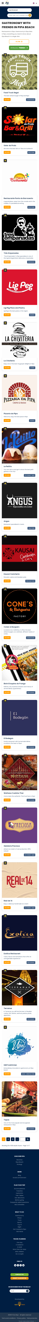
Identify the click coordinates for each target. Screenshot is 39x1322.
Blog (19, 1175)
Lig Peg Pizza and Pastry (14, 308)
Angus (6, 521)
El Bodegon (8, 738)
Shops (19, 1218)
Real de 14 (8, 901)
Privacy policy (21, 1318)
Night (19, 1227)
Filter (18, 42)
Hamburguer (30, 99)
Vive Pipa (16, 1315)
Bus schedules (19, 1204)
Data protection (32, 1318)
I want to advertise (19, 1278)
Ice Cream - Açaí (29, 475)
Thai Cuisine (31, 800)
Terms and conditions (9, 1318)
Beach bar (31, 152)
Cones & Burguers (11, 627)
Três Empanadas (11, 253)
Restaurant (30, 692)
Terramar (8, 1008)
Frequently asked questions (19, 1202)
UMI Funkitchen (10, 1065)
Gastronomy (19, 1215)
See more (7, 99)
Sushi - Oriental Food (28, 1074)
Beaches (19, 1160)
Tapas (6, 1120)
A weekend (19, 1245)
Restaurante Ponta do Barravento (18, 198)
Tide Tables (19, 1195)
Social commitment (19, 1178)
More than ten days (19, 1249)
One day (19, 1242)
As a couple (19, 1254)
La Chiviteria (9, 361)
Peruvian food (30, 581)
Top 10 (19, 1225)
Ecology (19, 1164)
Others (32, 368)
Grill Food (31, 528)
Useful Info (19, 1193)
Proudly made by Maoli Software (26, 1321)
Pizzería (32, 315)
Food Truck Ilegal (11, 92)
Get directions (19, 1198)
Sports (19, 1222)
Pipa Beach (19, 1162)
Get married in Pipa (19, 1229)
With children (19, 1251)
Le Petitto (8, 466)
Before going (19, 1200)
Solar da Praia (10, 145)
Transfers (19, 1191)
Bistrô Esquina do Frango (14, 683)
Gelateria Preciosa (12, 846)
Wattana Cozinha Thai (13, 793)
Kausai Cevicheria (12, 574)
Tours (19, 1220)
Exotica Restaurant (12, 953)
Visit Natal (19, 1231)
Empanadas (31, 262)
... (17, 1139)
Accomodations (19, 1189)
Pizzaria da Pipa (11, 413)
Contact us (19, 1274)
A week (19, 1247)
